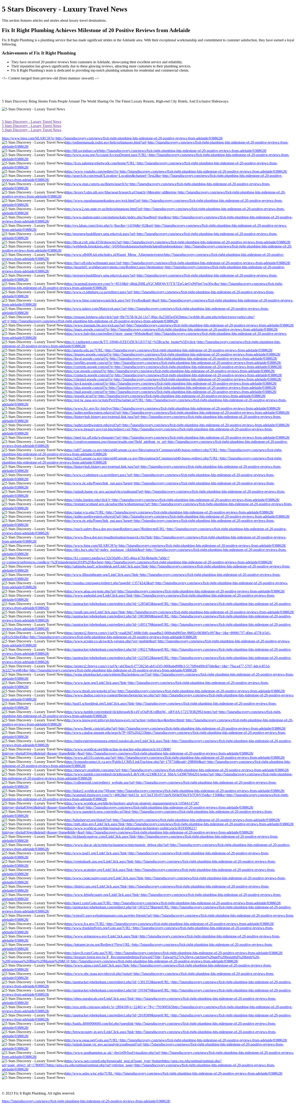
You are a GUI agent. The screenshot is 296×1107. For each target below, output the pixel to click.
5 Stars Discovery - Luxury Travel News (31, 122)
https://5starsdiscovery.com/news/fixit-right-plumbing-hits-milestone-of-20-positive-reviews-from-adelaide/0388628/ (86, 1101)
